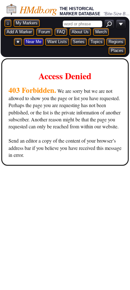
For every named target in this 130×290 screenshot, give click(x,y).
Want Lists (57, 41)
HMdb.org (38, 9)
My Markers (27, 23)
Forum (44, 31)
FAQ (61, 31)
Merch (101, 31)
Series (79, 41)
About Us (80, 31)
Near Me (33, 41)
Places (117, 50)
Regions (116, 41)
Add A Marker (19, 31)
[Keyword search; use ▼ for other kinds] (109, 24)
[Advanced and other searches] (121, 24)
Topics (97, 41)
